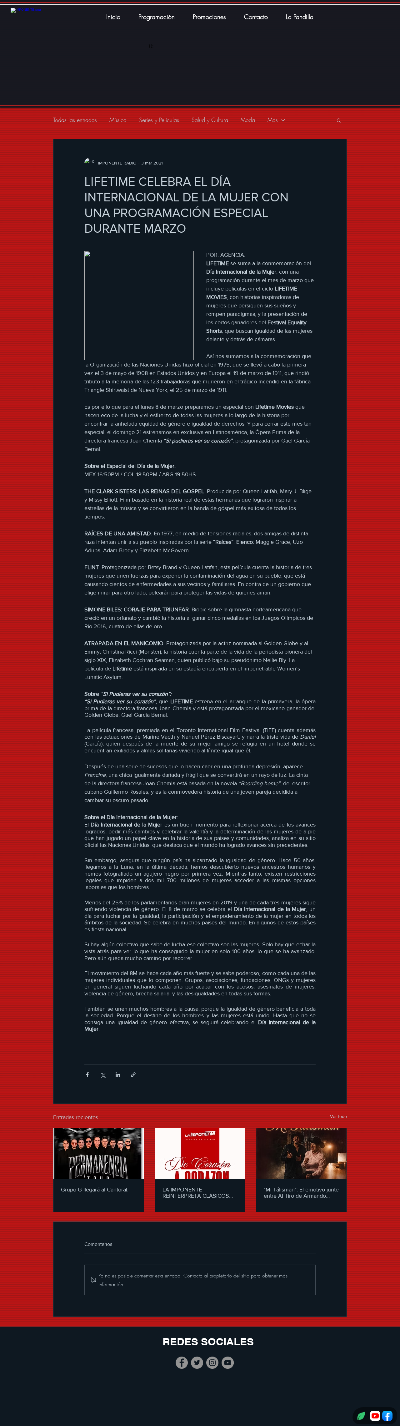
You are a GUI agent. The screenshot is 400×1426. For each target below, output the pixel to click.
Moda (248, 120)
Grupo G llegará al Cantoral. (94, 1189)
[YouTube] (228, 1363)
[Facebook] (182, 1363)
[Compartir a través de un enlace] (133, 1075)
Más (273, 120)
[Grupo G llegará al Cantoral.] (98, 1153)
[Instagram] (212, 1363)
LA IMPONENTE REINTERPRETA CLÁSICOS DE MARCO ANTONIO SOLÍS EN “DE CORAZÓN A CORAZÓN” (198, 1192)
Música (118, 120)
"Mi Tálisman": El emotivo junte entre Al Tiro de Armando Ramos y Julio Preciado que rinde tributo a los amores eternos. (301, 1192)
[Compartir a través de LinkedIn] (118, 1075)
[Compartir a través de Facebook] (87, 1075)
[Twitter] (197, 1363)
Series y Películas (159, 120)
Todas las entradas (75, 120)
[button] (339, 120)
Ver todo (338, 1116)
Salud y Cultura (210, 120)
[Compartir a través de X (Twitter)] (103, 1075)
